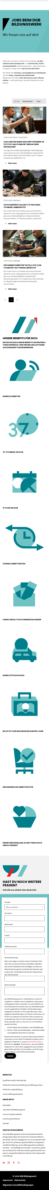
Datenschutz (20, 1180)
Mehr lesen (12, 163)
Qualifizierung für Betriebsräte (14, 1080)
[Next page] (17, 299)
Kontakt (6, 1123)
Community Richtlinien (11, 1119)
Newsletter (7, 1105)
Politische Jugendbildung (12, 1089)
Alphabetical (27, 101)
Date (38, 101)
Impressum (8, 1180)
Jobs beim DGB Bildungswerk (14, 1110)
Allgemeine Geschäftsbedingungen (18, 1185)
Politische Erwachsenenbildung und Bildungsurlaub (22, 1085)
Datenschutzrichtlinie (34, 1042)
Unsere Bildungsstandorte (13, 1094)
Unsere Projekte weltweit (12, 1114)
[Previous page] (5, 299)
